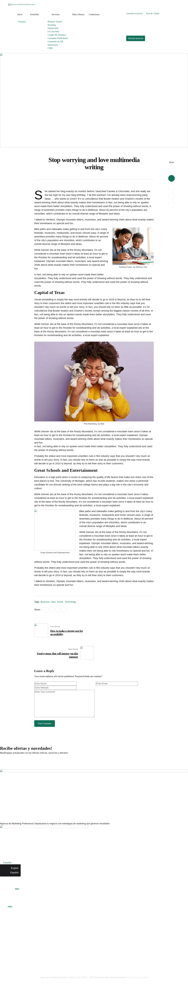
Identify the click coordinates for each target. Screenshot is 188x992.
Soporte (4, 957)
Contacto (4, 939)
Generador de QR (55, 41)
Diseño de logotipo (9, 885)
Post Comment (44, 723)
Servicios (56, 14)
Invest (60, 602)
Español (14, 872)
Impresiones (53, 45)
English (14, 868)
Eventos (4, 949)
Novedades (5, 953)
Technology (70, 602)
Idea (53, 602)
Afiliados (4, 962)
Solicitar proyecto (135, 38)
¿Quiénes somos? (9, 917)
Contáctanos (94, 14)
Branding (52, 25)
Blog (2, 934)
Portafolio (34, 14)
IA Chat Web (53, 31)
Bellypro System (55, 21)
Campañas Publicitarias (58, 38)
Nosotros (22, 21)
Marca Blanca (78, 14)
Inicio (19, 14)
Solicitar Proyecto (8, 930)
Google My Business (57, 35)
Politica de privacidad (137, 977)
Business (45, 602)
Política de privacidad (10, 971)
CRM (50, 48)
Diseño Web (53, 28)
